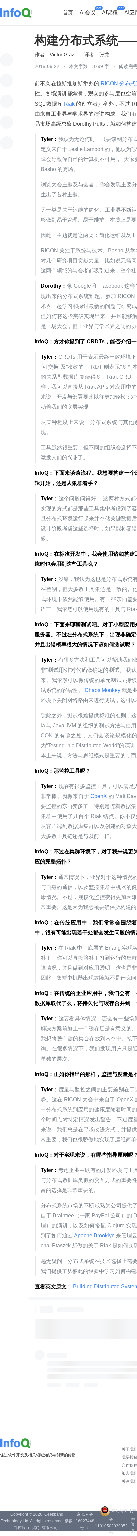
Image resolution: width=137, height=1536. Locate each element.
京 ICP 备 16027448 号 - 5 (85, 1521)
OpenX (98, 796)
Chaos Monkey (102, 690)
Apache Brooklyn (94, 1235)
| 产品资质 (133, 1521)
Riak (69, 104)
